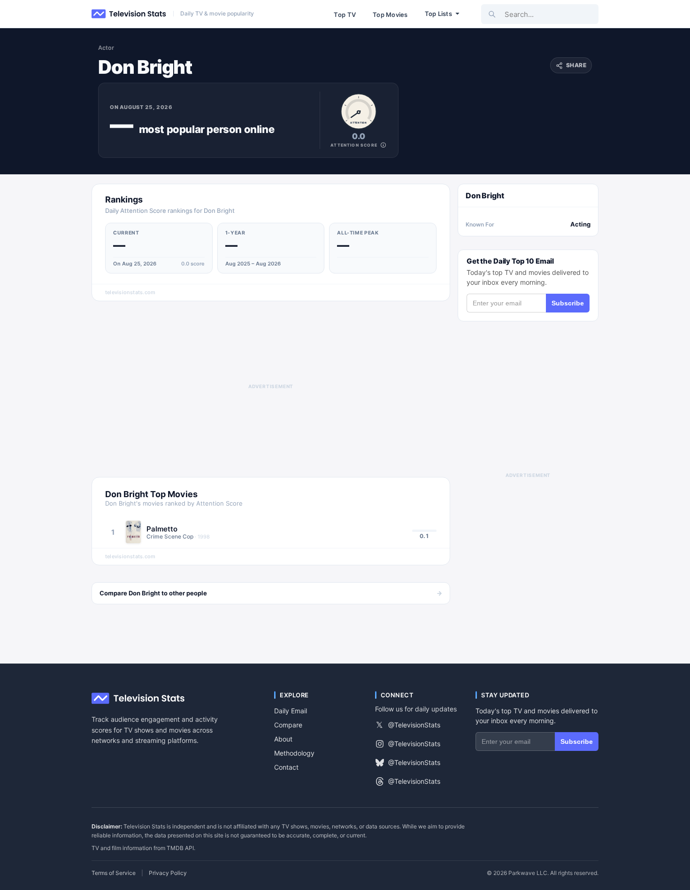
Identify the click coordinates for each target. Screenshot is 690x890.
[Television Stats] (129, 14)
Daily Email (290, 711)
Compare (288, 725)
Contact (286, 767)
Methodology (294, 753)
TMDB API (180, 847)
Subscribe (568, 303)
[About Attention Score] (383, 144)
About (283, 739)
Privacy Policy (168, 873)
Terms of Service (114, 873)
